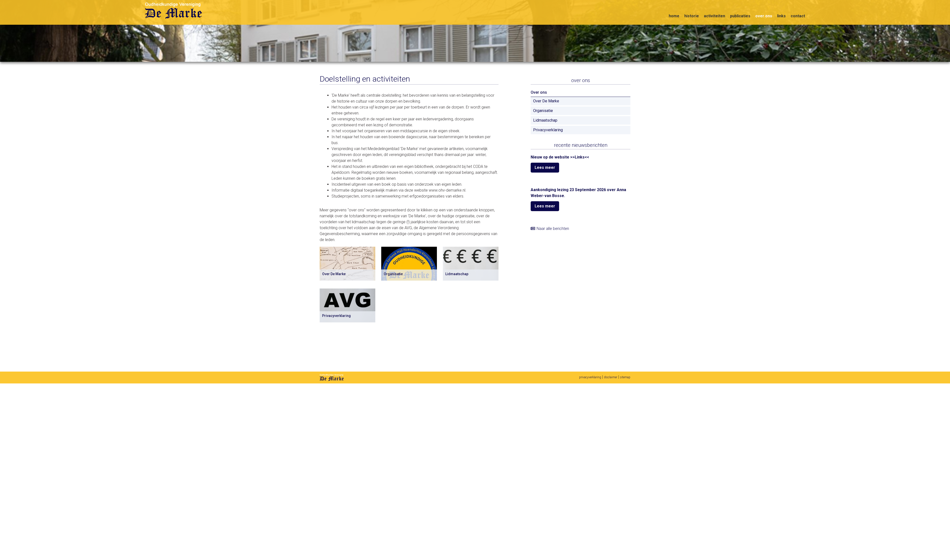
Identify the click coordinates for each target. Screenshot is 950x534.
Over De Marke (546, 101)
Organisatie (543, 110)
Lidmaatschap (545, 120)
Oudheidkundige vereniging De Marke (174, 10)
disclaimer (610, 377)
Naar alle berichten (553, 228)
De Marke (332, 377)
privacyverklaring (590, 377)
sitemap (625, 377)
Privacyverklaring (548, 130)
